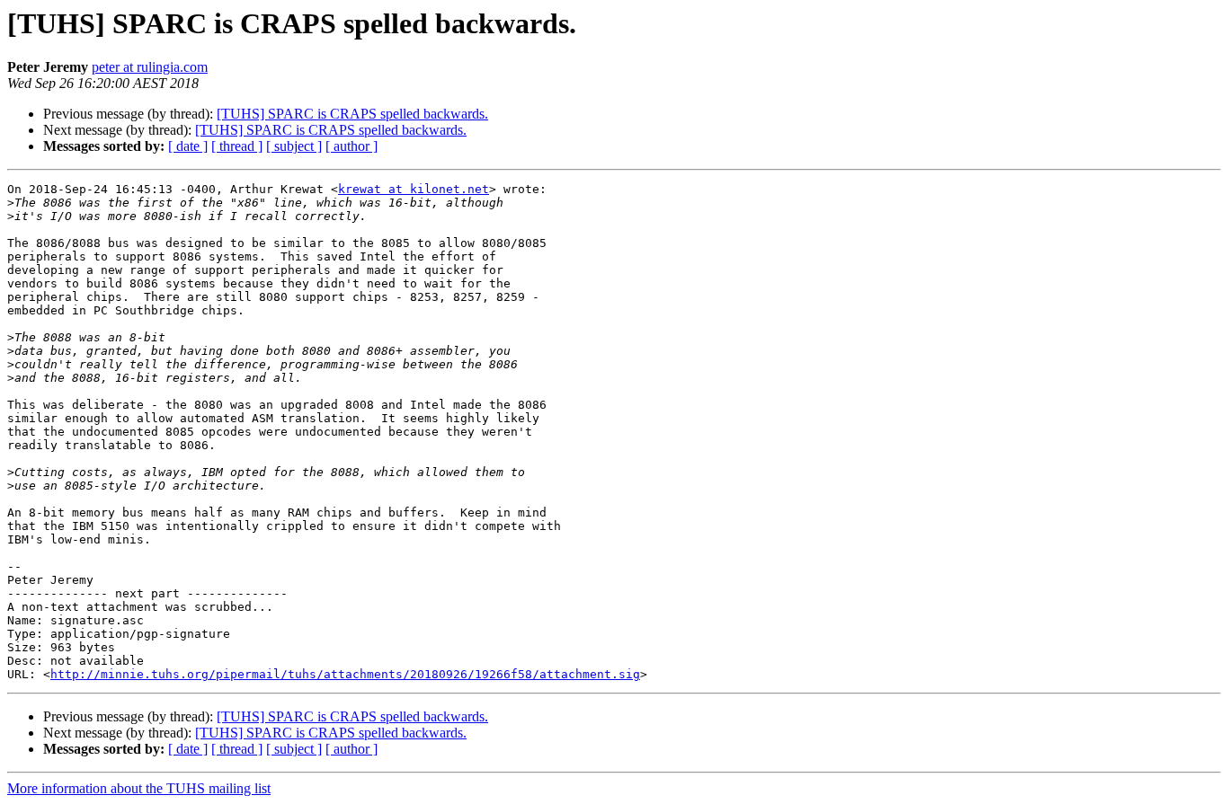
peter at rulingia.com (150, 67)
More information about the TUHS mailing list (139, 788)
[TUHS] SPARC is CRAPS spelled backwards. (352, 113)
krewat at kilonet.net (413, 189)
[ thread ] (237, 146)
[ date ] (188, 146)
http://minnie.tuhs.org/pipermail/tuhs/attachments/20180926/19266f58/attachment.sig (345, 674)
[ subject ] (294, 146)
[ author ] (351, 146)
